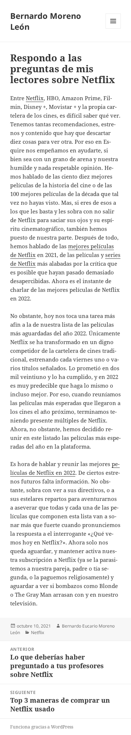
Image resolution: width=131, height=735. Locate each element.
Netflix (35, 98)
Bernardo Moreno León (45, 21)
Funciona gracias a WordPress (41, 727)
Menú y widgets (113, 28)
